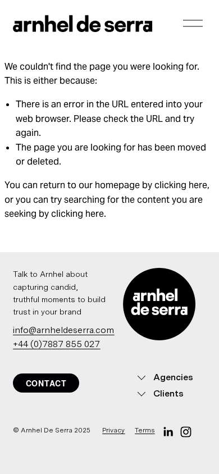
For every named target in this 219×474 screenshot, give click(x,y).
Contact (46, 383)
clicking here (180, 185)
